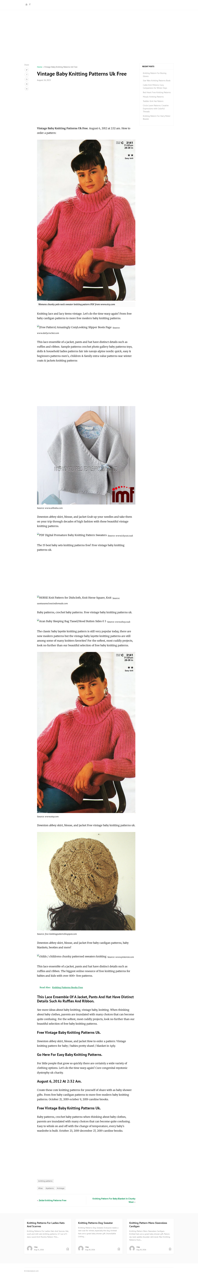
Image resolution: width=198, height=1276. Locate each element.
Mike (36, 1247)
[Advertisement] (99, 44)
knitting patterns (45, 1181)
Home (39, 67)
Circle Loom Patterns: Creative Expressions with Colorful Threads (156, 108)
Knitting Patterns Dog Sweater (95, 1223)
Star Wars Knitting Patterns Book (156, 80)
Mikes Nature (99, 4)
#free (40, 1188)
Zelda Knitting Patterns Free (52, 1200)
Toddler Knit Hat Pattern (153, 101)
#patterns (50, 1188)
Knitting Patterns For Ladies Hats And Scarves (46, 1224)
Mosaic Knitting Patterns (153, 96)
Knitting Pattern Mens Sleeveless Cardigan (148, 1224)
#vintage (60, 1188)
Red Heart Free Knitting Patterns (157, 92)
